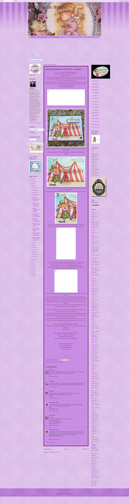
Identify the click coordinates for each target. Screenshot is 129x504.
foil (92, 298)
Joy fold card (94, 312)
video (92, 465)
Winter (92, 483)
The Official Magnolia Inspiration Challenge (93, 446)
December (34, 187)
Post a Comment (50, 442)
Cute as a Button (94, 270)
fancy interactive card (94, 291)
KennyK (93, 314)
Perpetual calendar (95, 361)
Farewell (93, 296)
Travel (92, 459)
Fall (92, 286)
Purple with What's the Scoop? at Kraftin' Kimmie (36, 205)
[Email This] (62, 360)
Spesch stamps (94, 407)
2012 (32, 270)
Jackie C (51, 415)
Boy (92, 230)
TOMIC (93, 455)
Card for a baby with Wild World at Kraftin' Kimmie (36, 234)
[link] (73, 265)
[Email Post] (60, 360)
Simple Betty (94, 393)
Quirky (92, 368)
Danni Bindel (95, 92)
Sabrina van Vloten (96, 127)
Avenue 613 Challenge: (62, 334)
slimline (93, 400)
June (33, 245)
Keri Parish (95, 110)
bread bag (93, 232)
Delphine (95, 95)
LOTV (92, 322)
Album (92, 214)
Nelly (50, 381)
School (92, 381)
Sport (92, 409)
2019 (32, 259)
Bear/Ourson (94, 222)
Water (92, 469)
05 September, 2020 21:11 (54, 410)
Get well (93, 300)
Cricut (92, 267)
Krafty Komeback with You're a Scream (35, 200)
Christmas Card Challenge (94, 250)
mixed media (94, 344)
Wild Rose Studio (95, 478)
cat (92, 246)
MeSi (50, 391)
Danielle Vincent (95, 89)
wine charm (93, 481)
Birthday (93, 224)
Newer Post (47, 449)
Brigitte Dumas (95, 87)
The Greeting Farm (95, 441)
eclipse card (93, 284)
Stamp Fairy (94, 413)
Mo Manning (94, 346)
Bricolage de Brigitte (48, 7)
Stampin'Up (93, 417)
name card (93, 350)
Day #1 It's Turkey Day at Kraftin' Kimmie (35, 229)
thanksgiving (94, 439)
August (34, 197)
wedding (93, 473)
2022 (32, 181)
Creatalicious (94, 262)
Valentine (93, 463)
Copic (92, 260)
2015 (32, 264)
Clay (92, 253)
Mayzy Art (93, 338)
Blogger (71, 493)
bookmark (93, 226)
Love (92, 324)
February (34, 254)
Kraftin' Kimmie (52, 362)
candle (92, 239)
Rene (50, 370)
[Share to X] (65, 360)
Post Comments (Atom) (54, 452)
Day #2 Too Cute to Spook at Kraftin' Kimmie (36, 225)
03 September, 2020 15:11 (54, 398)
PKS (92, 364)
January (34, 256)
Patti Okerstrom (95, 121)
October (34, 192)
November (34, 190)
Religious (93, 372)
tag (92, 435)
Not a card (93, 352)
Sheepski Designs (95, 387)
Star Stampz (93, 419)
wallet (92, 467)
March (33, 252)
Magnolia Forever (95, 328)
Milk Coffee (93, 342)
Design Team (42, 37)
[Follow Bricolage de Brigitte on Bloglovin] (33, 56)
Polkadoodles (94, 366)
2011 (32, 273)
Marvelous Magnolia (93, 336)
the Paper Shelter (94, 450)
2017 (32, 261)
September (34, 194)
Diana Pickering (95, 98)
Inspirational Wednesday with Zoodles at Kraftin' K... (36, 210)
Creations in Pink (95, 264)
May (33, 247)
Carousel (93, 241)
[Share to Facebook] (67, 360)
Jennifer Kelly (95, 104)
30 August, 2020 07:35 (53, 386)
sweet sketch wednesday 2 (94, 430)
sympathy (93, 433)
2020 (32, 185)
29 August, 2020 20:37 (53, 376)
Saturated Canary (95, 378)
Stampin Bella (94, 415)
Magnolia (93, 326)
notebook (93, 354)
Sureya (92, 428)
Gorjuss (93, 302)
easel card (93, 280)
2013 (32, 268)
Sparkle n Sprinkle (95, 404)
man (92, 333)
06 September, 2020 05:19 (54, 425)
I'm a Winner (54, 37)
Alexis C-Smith (95, 81)
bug (92, 234)
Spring (92, 411)
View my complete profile (34, 122)
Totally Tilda (94, 457)
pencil (57, 362)
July (33, 242)
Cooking (93, 258)
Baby (92, 218)
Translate (34, 133)
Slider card (93, 398)
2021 (32, 183)
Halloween (93, 304)
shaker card (93, 385)
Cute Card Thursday (93, 272)
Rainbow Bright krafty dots (66, 347)
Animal (93, 216)
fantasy (92, 293)
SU (92, 424)
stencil (92, 421)
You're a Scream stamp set (66, 345)
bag (92, 220)
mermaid (93, 340)
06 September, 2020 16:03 (54, 439)
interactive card (94, 309)
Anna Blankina (95, 84)
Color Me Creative (95, 255)
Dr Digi (93, 278)
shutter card (93, 391)
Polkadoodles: (62, 336)
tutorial (92, 461)
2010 (32, 275)
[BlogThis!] (64, 360)
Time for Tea (94, 453)
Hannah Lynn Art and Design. (95, 306)
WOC (92, 485)
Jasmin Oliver (95, 101)
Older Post (85, 449)
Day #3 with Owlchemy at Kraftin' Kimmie (36, 220)
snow (92, 402)
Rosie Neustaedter (95, 124)
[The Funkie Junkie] (98, 196)
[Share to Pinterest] (68, 360)
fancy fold (93, 288)
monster (93, 348)
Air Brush (93, 212)
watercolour (61, 362)
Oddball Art (93, 356)
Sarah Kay (93, 376)
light (92, 319)
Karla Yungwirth (95, 107)
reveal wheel (94, 374)
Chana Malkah (52, 402)
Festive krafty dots (66, 349)
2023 (32, 179)
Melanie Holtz (95, 115)
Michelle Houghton (95, 118)
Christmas (93, 248)
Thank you (93, 437)
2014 (32, 266)
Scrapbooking (94, 383)
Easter (92, 282)
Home (33, 37)
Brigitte (32, 88)
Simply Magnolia (95, 395)
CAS (92, 244)
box (92, 228)
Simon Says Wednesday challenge (62, 338)
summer (93, 426)
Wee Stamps (93, 475)
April (33, 249)
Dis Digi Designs (94, 275)
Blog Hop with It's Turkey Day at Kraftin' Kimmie (36, 215)
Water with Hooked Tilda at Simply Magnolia (36, 239)
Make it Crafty (94, 331)
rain (92, 370)
